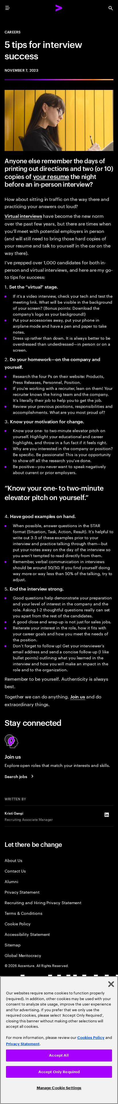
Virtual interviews (23, 216)
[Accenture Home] (59, 8)
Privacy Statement (22, 892)
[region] (59, 1040)
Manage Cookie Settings (59, 1088)
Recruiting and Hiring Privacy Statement (43, 902)
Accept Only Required (59, 1072)
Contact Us (15, 871)
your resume (51, 176)
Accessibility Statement (27, 934)
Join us (77, 696)
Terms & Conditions (23, 913)
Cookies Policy (91, 1037)
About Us (13, 860)
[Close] (111, 984)
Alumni (11, 881)
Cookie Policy (18, 923)
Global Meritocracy (23, 955)
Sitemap (13, 945)
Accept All (59, 1055)
